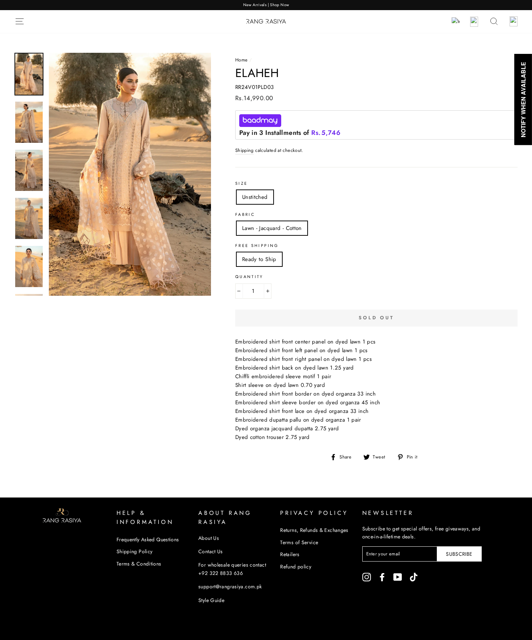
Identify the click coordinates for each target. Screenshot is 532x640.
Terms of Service (299, 542)
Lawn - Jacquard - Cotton (272, 228)
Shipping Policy (135, 551)
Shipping (244, 150)
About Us (208, 538)
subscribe (459, 554)
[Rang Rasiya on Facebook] (382, 576)
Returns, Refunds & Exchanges (314, 530)
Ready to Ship (259, 259)
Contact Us (210, 551)
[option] (266, 5)
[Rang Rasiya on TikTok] (413, 576)
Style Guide (211, 600)
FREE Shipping (257, 245)
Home (241, 59)
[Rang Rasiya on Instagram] (366, 576)
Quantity (249, 277)
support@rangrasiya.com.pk (230, 586)
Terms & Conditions (139, 563)
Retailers (289, 554)
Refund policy (295, 566)
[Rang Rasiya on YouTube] (397, 576)
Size (241, 183)
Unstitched (255, 197)
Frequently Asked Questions (148, 539)
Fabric (245, 214)
